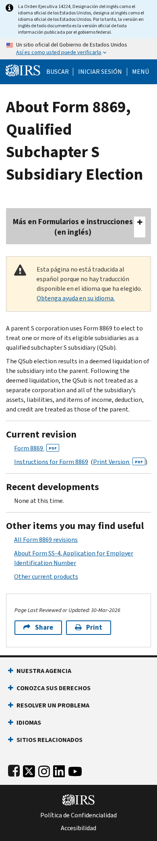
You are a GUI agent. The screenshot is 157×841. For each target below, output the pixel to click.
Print (94, 627)
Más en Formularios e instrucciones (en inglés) (73, 227)
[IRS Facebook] (14, 770)
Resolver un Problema (53, 705)
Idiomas (29, 722)
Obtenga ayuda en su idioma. (76, 298)
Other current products (46, 576)
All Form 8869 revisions (46, 539)
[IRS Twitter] (29, 770)
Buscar (57, 72)
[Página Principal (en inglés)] (23, 69)
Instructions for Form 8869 (51, 462)
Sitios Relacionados (50, 740)
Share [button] (44, 627)
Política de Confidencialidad (78, 815)
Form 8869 (35, 448)
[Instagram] (44, 770)
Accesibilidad (78, 828)
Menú (140, 72)
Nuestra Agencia (44, 671)
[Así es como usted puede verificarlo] (78, 49)
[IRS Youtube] (75, 770)
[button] (100, 72)
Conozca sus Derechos (54, 688)
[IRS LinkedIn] (59, 770)
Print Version (118, 462)
